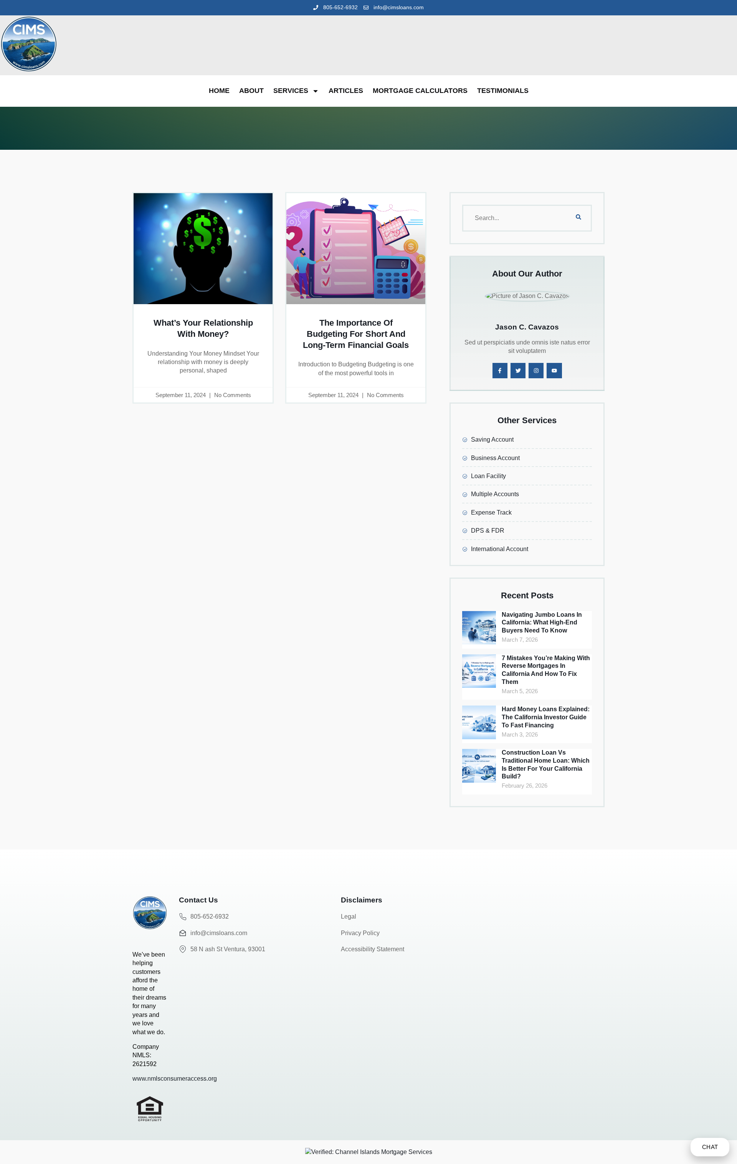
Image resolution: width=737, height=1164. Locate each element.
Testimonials (503, 90)
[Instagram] (536, 370)
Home (219, 90)
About (251, 90)
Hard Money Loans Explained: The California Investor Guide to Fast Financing (546, 717)
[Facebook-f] (499, 370)
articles (346, 90)
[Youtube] (554, 370)
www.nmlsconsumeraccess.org (174, 1078)
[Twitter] (518, 370)
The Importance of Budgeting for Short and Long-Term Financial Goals (356, 333)
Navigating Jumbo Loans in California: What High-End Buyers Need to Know (542, 622)
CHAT (710, 1147)
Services (290, 90)
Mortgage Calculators (420, 90)
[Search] (578, 218)
